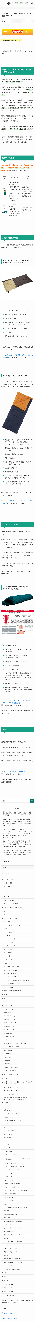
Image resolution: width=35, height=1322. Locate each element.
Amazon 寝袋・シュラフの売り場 (14, 771)
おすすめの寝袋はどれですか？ (12, 1113)
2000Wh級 (7, 1060)
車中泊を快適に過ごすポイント (12, 1259)
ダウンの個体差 (8, 1134)
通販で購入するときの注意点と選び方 (14, 1262)
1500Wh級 (7, 1057)
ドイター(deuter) (8, 932)
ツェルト (6, 890)
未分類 (5, 1276)
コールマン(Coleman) (11, 1163)
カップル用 (7, 1124)
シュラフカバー (8, 963)
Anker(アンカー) (8, 1012)
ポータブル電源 (8, 1005)
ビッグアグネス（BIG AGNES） (13, 1183)
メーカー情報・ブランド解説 (11, 1047)
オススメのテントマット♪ (11, 1087)
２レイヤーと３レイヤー (10, 987)
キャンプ (6, 1127)
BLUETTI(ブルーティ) (9, 1016)
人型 (5, 1204)
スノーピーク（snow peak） (12, 1170)
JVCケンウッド (8, 1040)
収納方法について (8, 1224)
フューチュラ (8, 935)
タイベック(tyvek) (9, 1295)
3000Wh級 (7, 1064)
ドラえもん (7, 1144)
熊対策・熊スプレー (9, 1284)
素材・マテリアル (8, 1292)
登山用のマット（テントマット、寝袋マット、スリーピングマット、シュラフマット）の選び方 (18, 1098)
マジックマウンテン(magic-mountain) (15, 1194)
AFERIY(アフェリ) (8, 1009)
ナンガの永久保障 (9, 1117)
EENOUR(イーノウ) (9, 1029)
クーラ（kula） (9, 956)
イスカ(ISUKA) (9, 1151)
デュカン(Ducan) (9, 942)
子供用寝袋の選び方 (9, 1231)
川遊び (5, 1272)
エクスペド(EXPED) (10, 1154)
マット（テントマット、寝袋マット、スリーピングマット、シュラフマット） (18, 1083)
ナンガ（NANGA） (10, 1176)
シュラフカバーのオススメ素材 (12, 966)
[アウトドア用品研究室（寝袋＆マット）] (17, 3)
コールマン (7, 911)
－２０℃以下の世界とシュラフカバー (14, 984)
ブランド (6, 998)
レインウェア (7, 1103)
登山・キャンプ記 (8, 1288)
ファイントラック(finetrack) (12, 1187)
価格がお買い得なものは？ (11, 1214)
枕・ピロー (7, 1280)
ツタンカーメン (8, 1141)
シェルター (7, 886)
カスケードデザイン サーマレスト (13, 1090)
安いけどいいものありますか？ (12, 1235)
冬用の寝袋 (7, 1218)
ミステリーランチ (8, 949)
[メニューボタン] (3, 3)
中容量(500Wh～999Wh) (11, 1067)
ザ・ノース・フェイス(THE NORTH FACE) (15, 925)
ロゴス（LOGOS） (9, 1200)
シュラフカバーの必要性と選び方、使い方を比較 (16, 980)
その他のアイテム (8, 879)
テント (6, 893)
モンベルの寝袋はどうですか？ (13, 1120)
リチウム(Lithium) (10, 946)
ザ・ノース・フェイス (10, 1002)
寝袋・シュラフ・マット (10, 1110)
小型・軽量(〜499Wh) (10, 1070)
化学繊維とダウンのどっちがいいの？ (14, 1221)
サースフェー (8, 959)
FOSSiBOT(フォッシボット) (11, 1033)
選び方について (8, 1265)
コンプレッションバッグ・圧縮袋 (13, 907)
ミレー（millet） (8, 952)
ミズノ (6, 1106)
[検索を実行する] (32, 801)
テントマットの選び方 (10, 1094)
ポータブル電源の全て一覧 (11, 1074)
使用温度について (8, 1211)
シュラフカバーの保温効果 (11, 970)
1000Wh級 (7, 1053)
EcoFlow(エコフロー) (9, 1026)
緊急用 (6, 1255)
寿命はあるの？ (8, 1238)
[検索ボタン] (32, 3)
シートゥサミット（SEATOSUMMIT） (14, 1166)
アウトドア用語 (8, 883)
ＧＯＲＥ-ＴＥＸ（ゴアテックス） (13, 903)
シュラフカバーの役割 (10, 977)
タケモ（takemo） (10, 1173)
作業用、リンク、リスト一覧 (9, 1318)
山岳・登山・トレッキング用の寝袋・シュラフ (16, 1242)
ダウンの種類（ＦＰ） (10, 1137)
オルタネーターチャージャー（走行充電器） (15, 1043)
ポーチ (5, 1078)
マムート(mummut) (9, 939)
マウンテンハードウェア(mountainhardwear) (17, 1190)
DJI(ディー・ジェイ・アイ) (11, 1023)
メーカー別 (7, 1148)
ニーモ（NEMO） (9, 1180)
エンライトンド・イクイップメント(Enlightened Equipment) (17, 1158)
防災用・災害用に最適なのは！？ (12, 1269)
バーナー (6, 994)
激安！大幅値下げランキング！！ (12, 1248)
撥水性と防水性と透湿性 (10, 900)
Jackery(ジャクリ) (9, 1036)
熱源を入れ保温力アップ (10, 1252)
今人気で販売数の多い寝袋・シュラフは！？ (15, 1207)
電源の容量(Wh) (8, 1050)
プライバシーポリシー (7, 1313)
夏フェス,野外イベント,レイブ (12, 1228)
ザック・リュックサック (10, 918)
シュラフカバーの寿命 (10, 973)
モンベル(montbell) (10, 1197)
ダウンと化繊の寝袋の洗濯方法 (12, 991)
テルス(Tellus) (8, 928)
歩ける (6, 1245)
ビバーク (6, 897)
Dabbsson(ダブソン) (9, 1019)
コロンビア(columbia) (10, 922)
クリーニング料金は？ (10, 1130)
